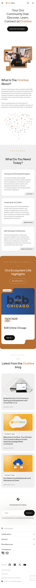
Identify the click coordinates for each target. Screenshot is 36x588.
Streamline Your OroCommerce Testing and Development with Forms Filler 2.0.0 (15, 400)
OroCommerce (8, 528)
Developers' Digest (9, 434)
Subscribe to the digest (17, 29)
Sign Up (8, 338)
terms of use (30, 518)
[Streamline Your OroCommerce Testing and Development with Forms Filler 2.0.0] (18, 384)
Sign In (33, 2)
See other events (17, 281)
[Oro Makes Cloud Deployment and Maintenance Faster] (18, 463)
